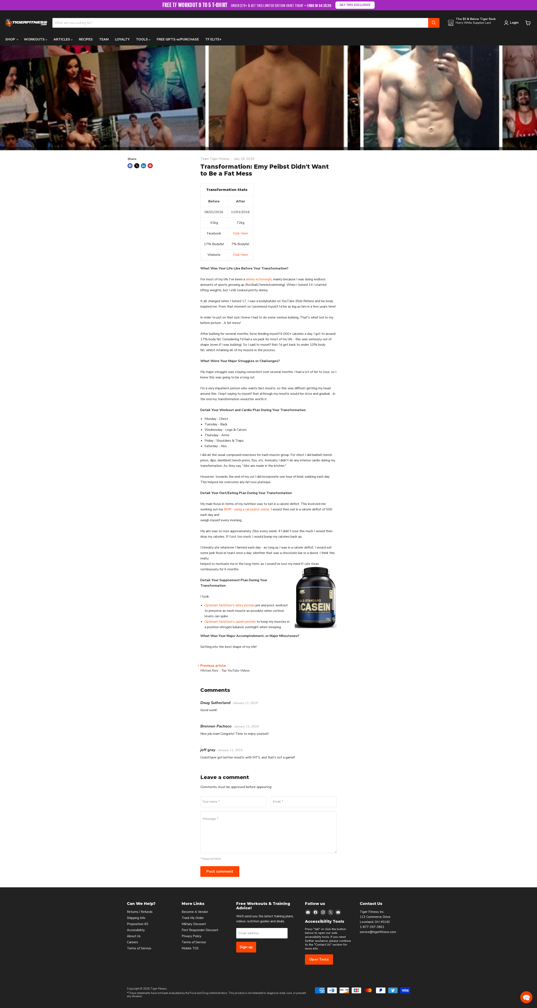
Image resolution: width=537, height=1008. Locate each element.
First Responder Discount (200, 930)
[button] (526, 997)
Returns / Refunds (139, 912)
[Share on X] (136, 165)
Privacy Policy (191, 936)
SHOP (10, 39)
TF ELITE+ (213, 39)
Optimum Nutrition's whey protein (230, 605)
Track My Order (193, 918)
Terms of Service (139, 948)
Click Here (240, 233)
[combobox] (240, 23)
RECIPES (86, 39)
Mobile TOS (190, 948)
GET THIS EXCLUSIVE (355, 4)
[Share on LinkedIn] (143, 165)
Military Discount (194, 924)
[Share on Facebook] (130, 165)
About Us (134, 936)
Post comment (219, 871)
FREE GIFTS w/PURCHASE (178, 39)
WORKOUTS (35, 39)
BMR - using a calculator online (246, 509)
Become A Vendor (195, 912)
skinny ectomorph (259, 279)
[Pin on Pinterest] (150, 165)
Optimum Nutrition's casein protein (230, 621)
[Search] (433, 23)
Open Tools (319, 959)
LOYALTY (122, 39)
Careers (132, 942)
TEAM (104, 39)
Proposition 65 (137, 924)
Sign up (246, 947)
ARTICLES (62, 39)
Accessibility (136, 930)
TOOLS (142, 39)
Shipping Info (136, 918)
